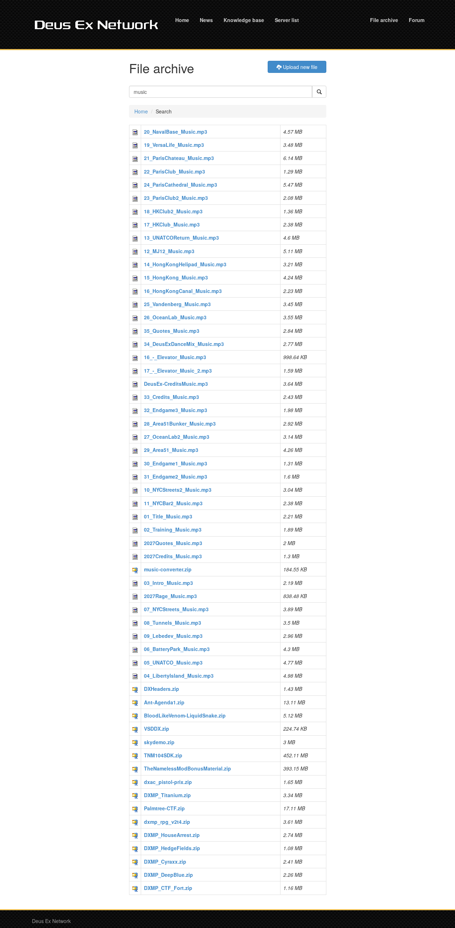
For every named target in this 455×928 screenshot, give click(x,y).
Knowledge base (244, 19)
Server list (287, 19)
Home (182, 19)
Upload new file (299, 66)
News (206, 19)
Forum (416, 19)
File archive (384, 19)
